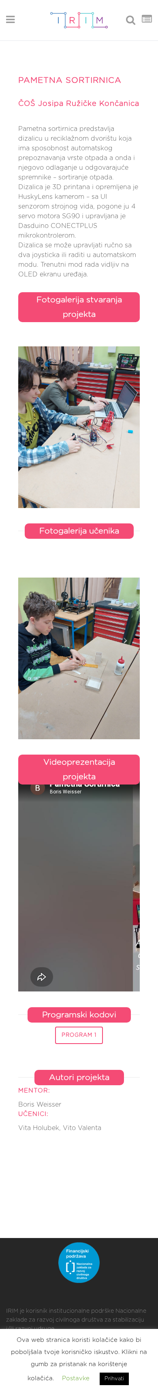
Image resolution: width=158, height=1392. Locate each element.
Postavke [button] (76, 1378)
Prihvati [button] (114, 1378)
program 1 (79, 1035)
